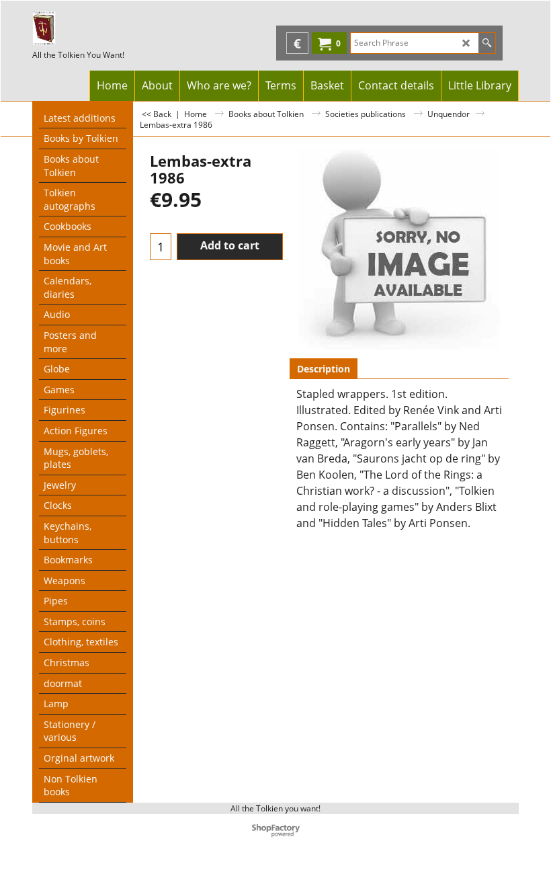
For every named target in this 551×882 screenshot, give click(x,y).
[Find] (486, 43)
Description (323, 368)
